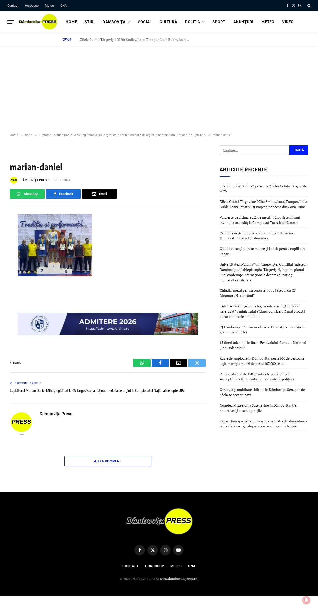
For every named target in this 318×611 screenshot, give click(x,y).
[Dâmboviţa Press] (38, 22)
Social (145, 22)
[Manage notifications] (306, 600)
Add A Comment (107, 461)
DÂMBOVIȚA (114, 22)
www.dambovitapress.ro (178, 578)
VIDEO (288, 22)
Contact (12, 5)
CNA (63, 5)
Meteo (49, 5)
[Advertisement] (159, 90)
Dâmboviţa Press (35, 180)
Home (71, 22)
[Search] (308, 5)
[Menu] (10, 22)
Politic (192, 22)
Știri (90, 22)
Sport (218, 22)
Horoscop (32, 5)
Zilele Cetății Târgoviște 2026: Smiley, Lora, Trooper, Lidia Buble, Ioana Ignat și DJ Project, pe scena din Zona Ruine (136, 39)
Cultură (168, 22)
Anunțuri (243, 22)
